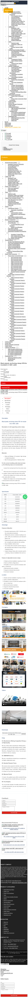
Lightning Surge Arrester (14, 203)
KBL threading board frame (18, 108)
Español (8, 138)
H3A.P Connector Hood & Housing (17, 281)
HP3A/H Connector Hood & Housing (18, 284)
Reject (7, 964)
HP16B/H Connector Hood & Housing (18, 323)
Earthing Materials (16, 40)
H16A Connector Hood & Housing (17, 289)
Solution (5, 927)
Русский (8, 133)
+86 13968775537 (12, 944)
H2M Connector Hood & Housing (17, 314)
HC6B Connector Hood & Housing (17, 331)
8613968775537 (5, 970)
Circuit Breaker (12, 222)
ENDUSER (6, 929)
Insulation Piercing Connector (15, 14)
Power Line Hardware (11, 186)
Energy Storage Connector (10, 909)
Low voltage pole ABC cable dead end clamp (14, 852)
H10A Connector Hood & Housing (17, 286)
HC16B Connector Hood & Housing (17, 337)
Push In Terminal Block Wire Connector (18, 92)
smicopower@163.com (5, 1)
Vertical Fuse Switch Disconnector (16, 64)
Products (6, 924)
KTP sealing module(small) (14, 110)
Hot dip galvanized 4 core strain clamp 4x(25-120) (14, 844)
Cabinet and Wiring (10, 347)
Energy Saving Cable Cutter (16, 48)
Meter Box (14, 120)
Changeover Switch (13, 208)
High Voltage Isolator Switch (16, 61)
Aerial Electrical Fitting (11, 162)
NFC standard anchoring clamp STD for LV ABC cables (14, 837)
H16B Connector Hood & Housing (17, 300)
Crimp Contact (7, 906)
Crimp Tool (6, 907)
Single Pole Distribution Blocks (17, 80)
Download (24, 733)
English (4, 130)
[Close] (1, 982)
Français (8, 135)
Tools (6, 192)
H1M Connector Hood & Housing (17, 311)
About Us (6, 922)
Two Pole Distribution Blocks (16, 83)
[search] (15, 3)
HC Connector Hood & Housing (16, 328)
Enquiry (3, 383)
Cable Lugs (8, 176)
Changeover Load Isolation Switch (17, 215)
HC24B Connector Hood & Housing (17, 339)
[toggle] (6, 5)
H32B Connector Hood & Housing (17, 306)
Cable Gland (8, 346)
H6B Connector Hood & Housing (17, 295)
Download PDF (5, 387)
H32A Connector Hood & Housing (17, 292)
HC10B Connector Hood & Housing (17, 334)
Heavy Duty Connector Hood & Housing (18, 99)
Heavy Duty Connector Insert (16, 96)
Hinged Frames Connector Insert (17, 272)
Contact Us (6, 931)
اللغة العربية (9, 139)
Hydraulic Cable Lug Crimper (16, 45)
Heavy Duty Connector (13, 127)
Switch (7, 206)
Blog (5, 925)
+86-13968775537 (15, 1)
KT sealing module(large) (14, 354)
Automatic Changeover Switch (16, 210)
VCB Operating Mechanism (14, 72)
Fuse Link (14, 56)
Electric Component (10, 219)
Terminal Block (9, 240)
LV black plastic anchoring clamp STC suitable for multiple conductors (14, 829)
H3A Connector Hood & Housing (16, 278)
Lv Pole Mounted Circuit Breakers (17, 225)
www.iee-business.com (19, 882)
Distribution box (9, 356)
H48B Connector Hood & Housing (17, 309)
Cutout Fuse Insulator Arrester (13, 198)
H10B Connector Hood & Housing (17, 298)
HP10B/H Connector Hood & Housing (18, 320)
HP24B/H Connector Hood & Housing (18, 325)
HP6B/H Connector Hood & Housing (18, 317)
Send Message (14, 812)
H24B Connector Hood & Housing (17, 303)
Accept (2, 964)
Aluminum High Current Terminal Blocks (17, 90)
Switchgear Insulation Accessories (16, 75)
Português (9, 136)
